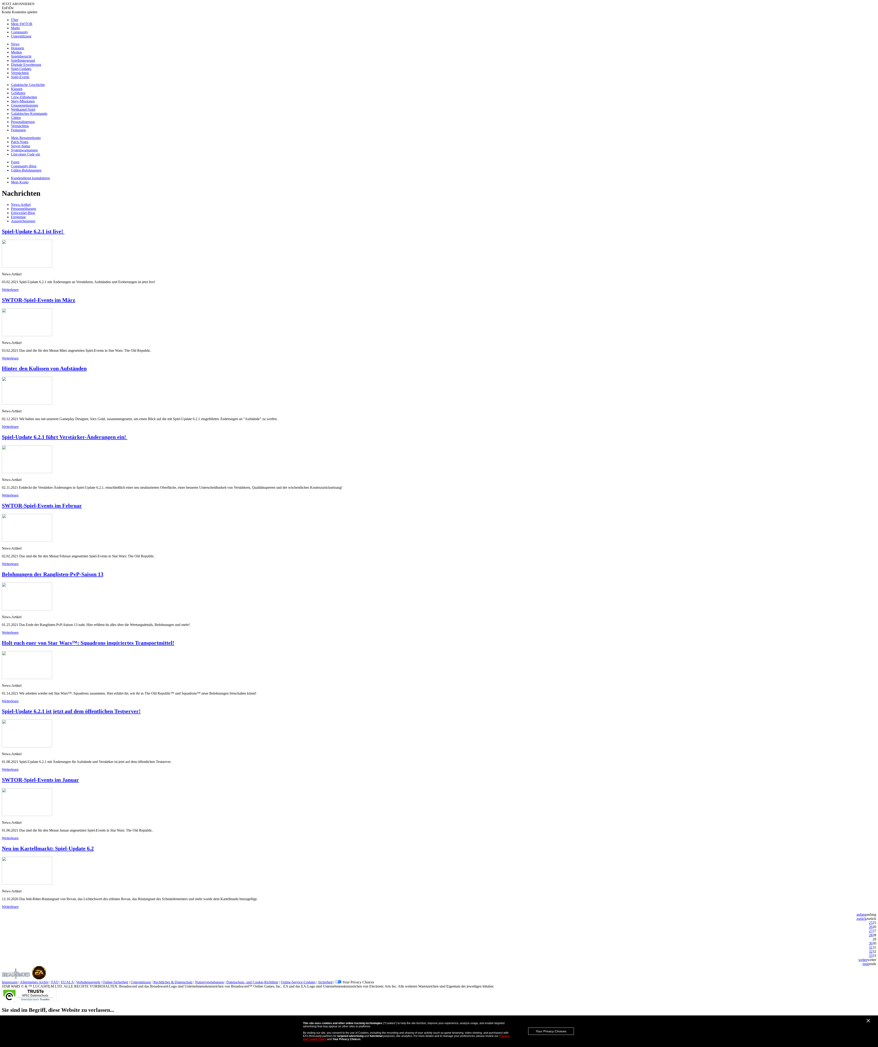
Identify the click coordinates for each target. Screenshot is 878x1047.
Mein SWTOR (21, 24)
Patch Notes (19, 142)
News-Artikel (21, 205)
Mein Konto (20, 182)
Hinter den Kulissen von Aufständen (44, 368)
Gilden (16, 118)
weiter (862, 960)
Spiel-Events (20, 77)
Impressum (10, 982)
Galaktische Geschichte (28, 85)
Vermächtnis (20, 73)
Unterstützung (21, 36)
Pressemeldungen (23, 209)
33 (871, 956)
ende (865, 964)
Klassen (16, 89)
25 (871, 923)
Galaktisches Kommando (29, 113)
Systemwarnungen (24, 150)
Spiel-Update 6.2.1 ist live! (33, 231)
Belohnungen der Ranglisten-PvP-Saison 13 (52, 574)
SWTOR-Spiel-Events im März (38, 300)
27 (871, 931)
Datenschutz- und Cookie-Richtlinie (252, 982)
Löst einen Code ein (25, 154)
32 (871, 951)
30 (871, 943)
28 (871, 935)
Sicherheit (325, 982)
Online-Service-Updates (298, 982)
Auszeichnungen (23, 221)
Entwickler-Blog (23, 213)
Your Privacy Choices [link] (358, 982)
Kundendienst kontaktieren (30, 178)
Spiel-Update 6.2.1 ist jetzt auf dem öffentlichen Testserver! (71, 711)
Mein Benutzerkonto (26, 138)
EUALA (67, 982)
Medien (16, 52)
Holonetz (17, 48)
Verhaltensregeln (88, 982)
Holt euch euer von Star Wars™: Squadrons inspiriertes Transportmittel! (88, 643)
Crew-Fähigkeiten (24, 97)
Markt (15, 28)
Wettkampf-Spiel (23, 109)
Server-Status (20, 146)
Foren (15, 162)
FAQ (55, 982)
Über (14, 20)
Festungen (18, 130)
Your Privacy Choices (551, 1031)
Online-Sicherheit (115, 982)
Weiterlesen (10, 290)
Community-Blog (23, 166)
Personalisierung (23, 122)
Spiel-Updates (21, 69)
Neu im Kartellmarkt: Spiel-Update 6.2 (48, 848)
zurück (861, 919)
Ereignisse (18, 217)
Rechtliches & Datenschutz (173, 982)
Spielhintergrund (23, 60)
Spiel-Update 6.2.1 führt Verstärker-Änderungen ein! (64, 437)
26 (871, 927)
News (15, 44)
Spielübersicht (21, 56)
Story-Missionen (23, 101)
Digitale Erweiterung (26, 65)
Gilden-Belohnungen (26, 170)
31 (871, 947)
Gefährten (18, 93)
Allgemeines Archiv (34, 982)
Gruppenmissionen (24, 105)
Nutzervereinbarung (209, 982)
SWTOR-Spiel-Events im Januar (40, 780)
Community (19, 32)
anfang (861, 914)
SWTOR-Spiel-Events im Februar (42, 506)
